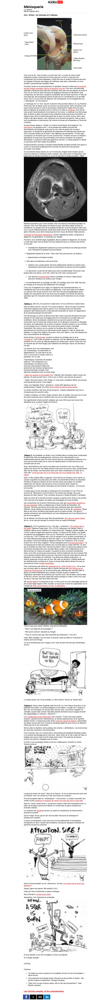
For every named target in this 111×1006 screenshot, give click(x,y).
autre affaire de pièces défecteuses (64, 387)
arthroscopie (40, 337)
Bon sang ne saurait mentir (75, 518)
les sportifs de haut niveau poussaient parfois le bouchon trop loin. (55, 87)
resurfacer (28, 339)
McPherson (28, 127)
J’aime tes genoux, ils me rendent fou (38, 375)
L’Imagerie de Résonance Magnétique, (38, 235)
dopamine (40, 811)
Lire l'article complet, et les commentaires (44, 991)
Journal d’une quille (43, 894)
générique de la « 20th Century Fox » (62, 566)
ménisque (71, 110)
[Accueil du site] (55, 4)
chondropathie (44, 277)
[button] (26, 997)
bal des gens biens (76, 543)
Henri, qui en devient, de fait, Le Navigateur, (49, 586)
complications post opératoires (39, 717)
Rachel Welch (32, 582)
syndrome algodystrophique (65, 721)
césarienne (77, 509)
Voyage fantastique (46, 563)
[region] (71, 359)
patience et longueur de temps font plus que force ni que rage (59, 801)
